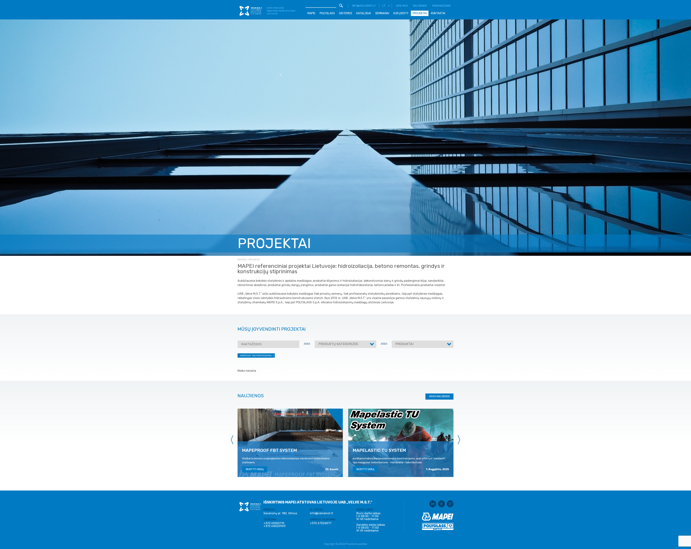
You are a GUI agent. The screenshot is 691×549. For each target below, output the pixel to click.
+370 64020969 (274, 526)
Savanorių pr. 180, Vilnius (280, 513)
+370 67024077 (320, 523)
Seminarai (382, 13)
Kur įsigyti (400, 13)
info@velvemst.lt (364, 5)
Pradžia (242, 259)
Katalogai (363, 13)
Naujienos (420, 5)
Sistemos (345, 13)
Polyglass (327, 13)
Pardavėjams (441, 5)
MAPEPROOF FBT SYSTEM (269, 450)
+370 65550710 (273, 523)
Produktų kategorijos (338, 344)
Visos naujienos (439, 396)
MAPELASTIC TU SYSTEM (379, 450)
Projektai (420, 13)
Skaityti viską (255, 469)
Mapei (311, 13)
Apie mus (402, 5)
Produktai (404, 344)
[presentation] (232, 439)
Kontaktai (438, 13)
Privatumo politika (356, 544)
